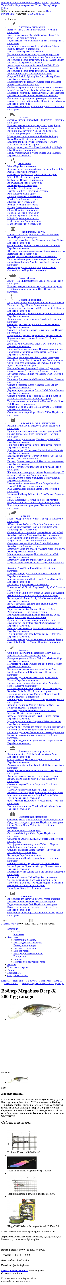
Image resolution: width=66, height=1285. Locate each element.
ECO (49, 374)
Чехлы (10, 800)
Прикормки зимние (30, 445)
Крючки (11, 368)
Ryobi (36, 120)
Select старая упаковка (39, 592)
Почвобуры (13, 888)
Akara (18, 51)
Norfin (26, 825)
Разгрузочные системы (19, 806)
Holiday (49, 765)
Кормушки (13, 335)
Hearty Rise (35, 562)
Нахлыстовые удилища (19, 683)
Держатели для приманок (20, 390)
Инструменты (45, 106)
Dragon (57, 153)
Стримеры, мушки (17, 543)
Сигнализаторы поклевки (20, 46)
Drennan (58, 663)
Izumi (44, 603)
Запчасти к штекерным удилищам (25, 729)
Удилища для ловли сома (20, 694)
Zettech (52, 308)
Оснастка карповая (17, 385)
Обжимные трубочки (18, 363)
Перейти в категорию (25, 38)
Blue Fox (28, 518)
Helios (54, 628)
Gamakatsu (45, 234)
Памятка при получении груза (29, 961)
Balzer (10, 253)
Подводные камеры (17, 904)
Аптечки (12, 830)
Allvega (11, 458)
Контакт (56, 324)
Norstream (34, 234)
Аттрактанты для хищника (21, 439)
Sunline (28, 245)
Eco (51, 699)
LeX (60, 628)
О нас (16, 931)
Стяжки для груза (16, 784)
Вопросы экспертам (17, 967)
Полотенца (13, 871)
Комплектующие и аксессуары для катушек (30, 125)
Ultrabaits (58, 450)
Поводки (12, 349)
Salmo (27, 90)
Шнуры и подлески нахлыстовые (24, 251)
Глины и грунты (16, 467)
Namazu (37, 131)
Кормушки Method (52, 335)
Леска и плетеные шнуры (32, 231)
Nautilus (20, 68)
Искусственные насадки (20, 614)
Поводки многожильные (20, 352)
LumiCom (47, 527)
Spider (10, 529)
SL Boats (25, 281)
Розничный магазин (20, 2)
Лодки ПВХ (13, 281)
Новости (11, 964)
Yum (38, 439)
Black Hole (49, 688)
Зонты (11, 866)
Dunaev (36, 456)
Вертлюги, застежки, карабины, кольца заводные (33, 357)
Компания (12, 929)
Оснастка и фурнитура (31, 299)
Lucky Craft (33, 308)
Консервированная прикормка (23, 505)
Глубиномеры (14, 40)
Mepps (19, 518)
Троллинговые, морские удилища (25, 688)
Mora (21, 858)
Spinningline (33, 76)
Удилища (23, 650)
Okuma (29, 120)
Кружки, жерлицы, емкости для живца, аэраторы (33, 54)
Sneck (29, 360)
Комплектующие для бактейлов (24, 573)
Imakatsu (22, 535)
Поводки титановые (28, 349)
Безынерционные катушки (21, 142)
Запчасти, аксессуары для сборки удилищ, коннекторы (36, 727)
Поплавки (12, 379)
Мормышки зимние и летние (22, 538)
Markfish (30, 434)
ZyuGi (60, 343)
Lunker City (28, 595)
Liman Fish (53, 35)
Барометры (13, 855)
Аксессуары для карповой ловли (24, 65)
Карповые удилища (17, 677)
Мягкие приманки (17, 592)
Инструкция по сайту (25, 940)
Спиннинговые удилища (20, 652)
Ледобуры (12, 858)
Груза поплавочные (36, 302)
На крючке (50, 849)
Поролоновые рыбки (18, 609)
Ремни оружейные (53, 819)
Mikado (11, 218)
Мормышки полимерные (20, 554)
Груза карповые (55, 302)
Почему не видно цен (25, 945)
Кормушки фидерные (30, 335)
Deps (58, 806)
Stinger (55, 46)
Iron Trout (50, 330)
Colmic (52, 267)
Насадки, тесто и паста (19, 478)
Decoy (38, 390)
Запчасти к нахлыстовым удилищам (26, 735)
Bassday (43, 308)
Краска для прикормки (19, 456)
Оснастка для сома (17, 324)
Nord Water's (40, 554)
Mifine (48, 412)
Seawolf (37, 360)
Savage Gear (13, 62)
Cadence (11, 215)
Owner (22, 360)
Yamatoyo (52, 240)
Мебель (21, 863)
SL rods (51, 101)
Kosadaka (19, 29)
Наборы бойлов (28, 502)
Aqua (10, 551)
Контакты (19, 934)
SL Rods (35, 2)
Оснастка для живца (18, 412)
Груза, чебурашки (16, 302)
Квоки (10, 51)
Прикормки (13, 445)
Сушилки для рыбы (17, 849)
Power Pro (30, 240)
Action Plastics (14, 595)
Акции (11, 970)
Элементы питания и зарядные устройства (29, 907)
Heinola (36, 858)
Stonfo (34, 29)
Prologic (11, 68)
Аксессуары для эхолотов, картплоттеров (28, 899)
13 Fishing (12, 196)
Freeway (41, 313)
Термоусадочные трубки (20, 401)
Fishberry (23, 494)
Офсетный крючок (26, 368)
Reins (44, 101)
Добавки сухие (15, 450)
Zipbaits (29, 587)
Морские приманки (17, 579)
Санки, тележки (15, 759)
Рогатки (11, 425)
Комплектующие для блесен (22, 549)
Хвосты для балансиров (19, 628)
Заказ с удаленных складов (28, 942)
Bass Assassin (57, 592)
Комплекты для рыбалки (20, 174)
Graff (51, 838)
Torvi (40, 825)
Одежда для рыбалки (18, 880)
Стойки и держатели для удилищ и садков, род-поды (35, 87)
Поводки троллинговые (51, 349)
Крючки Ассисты (25, 371)
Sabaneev (23, 95)
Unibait (42, 450)
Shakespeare (13, 180)
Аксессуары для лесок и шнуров (24, 267)
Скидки (18, 959)
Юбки (35, 524)
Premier (11, 204)
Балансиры (13, 598)
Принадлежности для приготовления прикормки (33, 431)
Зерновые (12, 494)
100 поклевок (31, 450)
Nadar (47, 634)
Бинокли (12, 877)
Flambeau (39, 754)
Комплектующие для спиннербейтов (26, 560)
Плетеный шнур (15, 240)
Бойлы (10, 499)
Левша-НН (39, 614)
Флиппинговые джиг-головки (23, 319)
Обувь (10, 825)
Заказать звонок (9, 923)
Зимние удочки (15, 699)
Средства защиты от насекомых (42, 863)
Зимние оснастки (16, 313)
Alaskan (18, 825)
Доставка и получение (25, 948)
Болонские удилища (17, 705)
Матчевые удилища (17, 663)
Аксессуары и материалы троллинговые (28, 60)
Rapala (27, 29)
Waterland (42, 549)
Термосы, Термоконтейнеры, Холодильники (38, 866)
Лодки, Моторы (27, 278)
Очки (10, 833)
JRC (9, 202)
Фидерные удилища (17, 658)
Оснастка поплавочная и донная (24, 395)
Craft (31, 904)
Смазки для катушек (18, 147)
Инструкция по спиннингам (28, 953)
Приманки (24, 516)
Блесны (11, 518)
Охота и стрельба (16, 819)
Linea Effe (12, 224)
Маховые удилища (17, 710)
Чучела (30, 819)
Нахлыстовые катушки (19, 153)
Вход (48, 11)
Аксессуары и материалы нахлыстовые (28, 71)
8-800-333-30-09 (36, 13)
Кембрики (47, 395)
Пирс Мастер (47, 76)
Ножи (34, 106)
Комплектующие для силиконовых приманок (31, 639)
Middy (10, 90)
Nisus (55, 907)
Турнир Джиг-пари (50, 2)
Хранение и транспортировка (34, 751)
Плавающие (21, 499)
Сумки (10, 770)
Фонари (11, 912)
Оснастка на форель (17, 330)
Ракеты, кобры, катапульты (21, 483)
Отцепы (11, 76)
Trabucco (19, 90)
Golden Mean (44, 81)
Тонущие (33, 499)
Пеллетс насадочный (28, 461)
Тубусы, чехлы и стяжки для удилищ (26, 789)
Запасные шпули (16, 120)
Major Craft (24, 672)
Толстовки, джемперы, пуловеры (25, 882)
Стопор (57, 395)
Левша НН (58, 313)
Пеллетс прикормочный (51, 461)
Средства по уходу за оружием (23, 822)
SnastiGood (24, 568)
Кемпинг (12, 863)
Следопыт (39, 759)
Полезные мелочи (16, 81)
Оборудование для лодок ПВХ (27, 289)
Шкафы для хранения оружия (22, 778)
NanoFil (11, 256)
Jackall (21, 587)
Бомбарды (12, 374)
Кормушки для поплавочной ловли (26, 338)
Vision (10, 73)
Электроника (26, 896)
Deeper (28, 901)
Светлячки (22, 398)
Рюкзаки (11, 765)
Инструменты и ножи (18, 106)
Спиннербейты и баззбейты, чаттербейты (29, 532)
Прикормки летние (51, 445)
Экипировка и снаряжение (33, 817)
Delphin (31, 324)
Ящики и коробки (16, 754)
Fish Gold (21, 76)
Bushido (11, 49)
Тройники (42, 368)
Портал (5, 2)
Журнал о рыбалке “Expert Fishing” (33, 5)
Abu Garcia (13, 128)
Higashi (11, 191)
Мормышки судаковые (19, 527)
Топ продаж (20, 956)
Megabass (56, 81)
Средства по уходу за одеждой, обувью (27, 838)
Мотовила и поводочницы (21, 795)
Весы (10, 29)
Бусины (11, 398)
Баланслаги (13, 584)
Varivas (60, 240)
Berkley (42, 29)
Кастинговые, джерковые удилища (25, 669)
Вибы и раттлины (16, 603)
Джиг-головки (15, 343)
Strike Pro (48, 245)
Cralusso (34, 40)
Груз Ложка (27, 305)
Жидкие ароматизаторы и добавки (25, 472)
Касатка (49, 759)
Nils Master (39, 518)
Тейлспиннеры (15, 634)
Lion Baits (47, 65)
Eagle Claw (41, 343)
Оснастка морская (16, 406)
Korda (48, 46)
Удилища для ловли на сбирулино (25, 721)
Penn (50, 120)
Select (52, 390)
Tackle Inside (7, 5)
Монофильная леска (17, 234)
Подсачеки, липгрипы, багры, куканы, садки (30, 92)
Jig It (22, 584)
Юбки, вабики (14, 524)
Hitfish (45, 390)
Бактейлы (12, 568)
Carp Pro (43, 262)
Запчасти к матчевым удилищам (47, 732)
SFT (58, 439)
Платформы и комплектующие (23, 844)
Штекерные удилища (18, 740)
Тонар (10, 57)
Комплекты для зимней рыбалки (24, 169)
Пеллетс (11, 461)
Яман (10, 38)
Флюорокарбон (15, 245)
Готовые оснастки (16, 308)
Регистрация (7, 13)
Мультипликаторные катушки (23, 136)
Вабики (27, 524)
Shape (55, 527)
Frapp (33, 568)
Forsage (11, 207)
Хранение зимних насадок (21, 776)
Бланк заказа (14, 972)
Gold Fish (21, 191)
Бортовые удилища (17, 716)
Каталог (14, 1270)
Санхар (53, 538)
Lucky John (58, 169)
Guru (50, 40)
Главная (5, 1270)
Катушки (23, 117)
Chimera (47, 324)
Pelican (50, 450)
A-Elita (28, 57)
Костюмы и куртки (40, 880)
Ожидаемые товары (17, 975)
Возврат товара (21, 950)
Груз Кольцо (14, 305)
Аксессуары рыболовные (32, 27)
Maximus (60, 101)
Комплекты (25, 163)
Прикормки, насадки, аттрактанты (37, 423)
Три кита (19, 57)
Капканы (39, 819)
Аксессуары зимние (17, 35)
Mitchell (11, 144)
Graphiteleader (37, 672)
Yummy (34, 642)
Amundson (12, 188)
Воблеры (12, 587)
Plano (54, 754)
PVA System (13, 488)
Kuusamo (48, 598)
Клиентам (12, 937)
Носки (53, 880)
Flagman (43, 40)
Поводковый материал (46, 352)
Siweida (33, 35)
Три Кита (32, 81)
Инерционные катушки (19, 131)
